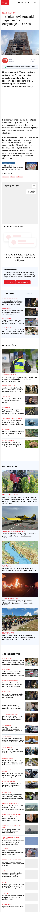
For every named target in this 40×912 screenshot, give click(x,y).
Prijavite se (9, 282)
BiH (35, 2)
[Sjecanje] (19, 2)
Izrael (20, 177)
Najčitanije (10, 293)
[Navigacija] (28, 2)
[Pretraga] (22, 2)
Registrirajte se (23, 282)
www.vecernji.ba (5, 2)
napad (6, 177)
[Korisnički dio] (25, 2)
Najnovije (29, 293)
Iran (13, 177)
